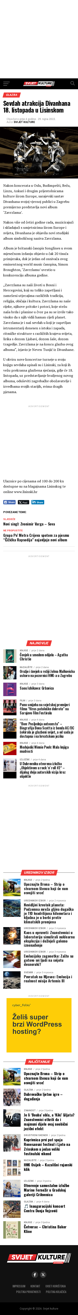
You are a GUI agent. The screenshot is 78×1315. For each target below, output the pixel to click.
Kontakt (35, 1286)
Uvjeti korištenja (56, 1286)
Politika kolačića (56, 1292)
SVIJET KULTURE (24, 122)
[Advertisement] (39, 39)
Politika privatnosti (28, 1292)
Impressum (19, 1286)
